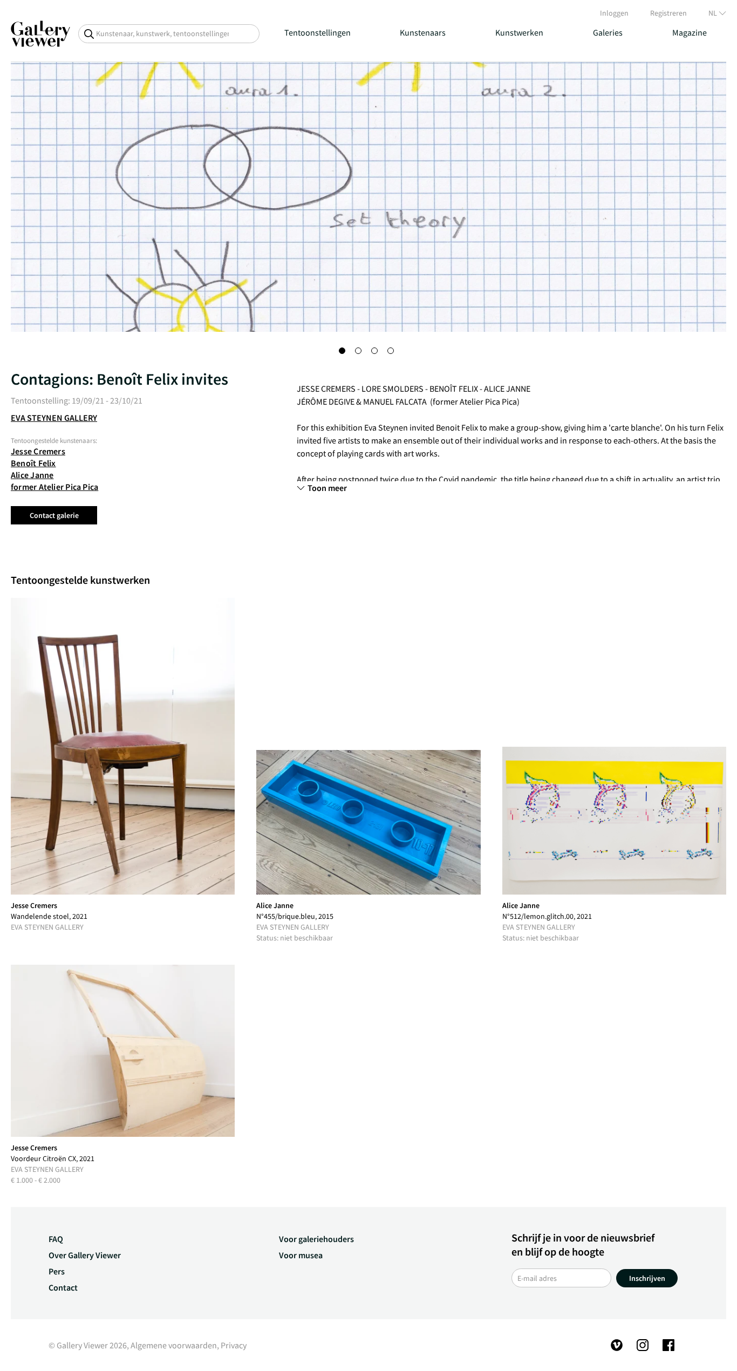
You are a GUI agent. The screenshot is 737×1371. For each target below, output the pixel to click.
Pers (57, 1271)
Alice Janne (32, 474)
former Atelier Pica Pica (54, 486)
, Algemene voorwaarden (172, 1345)
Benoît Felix (33, 463)
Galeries (608, 32)
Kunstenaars (423, 32)
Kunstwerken (519, 32)
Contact (63, 1287)
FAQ (56, 1238)
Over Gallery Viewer (85, 1255)
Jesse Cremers (38, 451)
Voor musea (301, 1255)
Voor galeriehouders (316, 1238)
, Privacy (232, 1345)
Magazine (689, 32)
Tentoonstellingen (317, 32)
